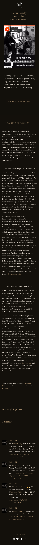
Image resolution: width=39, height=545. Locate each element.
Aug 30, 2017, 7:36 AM (16, 478)
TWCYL (16, 465)
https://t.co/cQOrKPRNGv (19, 476)
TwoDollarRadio (19, 487)
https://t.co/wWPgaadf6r (25, 473)
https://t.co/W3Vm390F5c (24, 516)
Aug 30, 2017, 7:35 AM (16, 503)
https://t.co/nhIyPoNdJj (18, 500)
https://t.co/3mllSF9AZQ (19, 454)
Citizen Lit (13, 441)
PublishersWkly (16, 492)
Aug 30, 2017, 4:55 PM (16, 457)
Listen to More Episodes (19, 101)
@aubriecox (26, 363)
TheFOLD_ (17, 444)
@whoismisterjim (15, 274)
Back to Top (19, 534)
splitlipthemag (19, 511)
